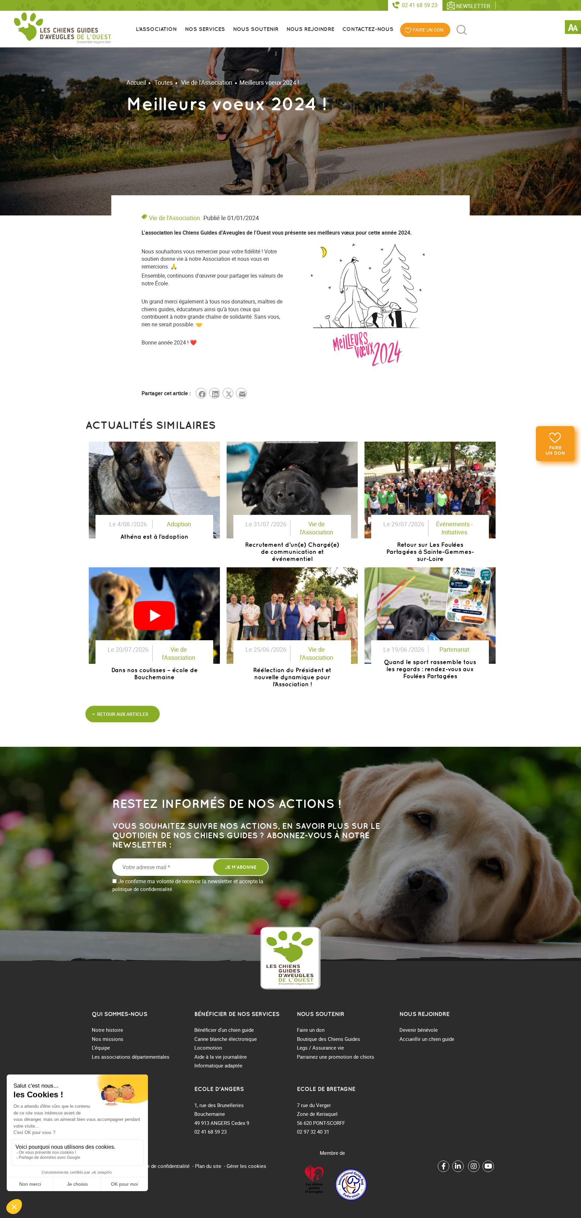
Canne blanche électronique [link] (225, 1039)
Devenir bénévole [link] (418, 1029)
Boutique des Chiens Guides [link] (328, 1039)
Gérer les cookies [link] (246, 1166)
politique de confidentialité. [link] (142, 889)
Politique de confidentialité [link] (159, 1166)
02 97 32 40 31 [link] (313, 1131)
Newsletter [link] (473, 5)
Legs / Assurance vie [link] (320, 1047)
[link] (573, 28)
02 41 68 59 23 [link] (419, 5)
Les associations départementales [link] (130, 1056)
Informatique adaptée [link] (218, 1065)
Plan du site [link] (208, 1166)
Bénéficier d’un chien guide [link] (224, 1029)
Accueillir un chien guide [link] (426, 1039)
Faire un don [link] (555, 450)
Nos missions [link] (107, 1039)
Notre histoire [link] (107, 1029)
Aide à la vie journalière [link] (220, 1056)
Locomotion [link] (208, 1047)
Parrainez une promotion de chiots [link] (335, 1056)
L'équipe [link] (101, 1047)
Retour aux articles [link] (122, 714)
